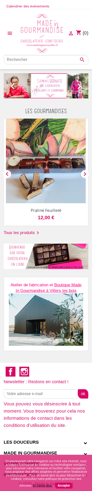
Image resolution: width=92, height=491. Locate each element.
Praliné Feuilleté (46, 210)
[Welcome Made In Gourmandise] (46, 256)
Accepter (64, 485)
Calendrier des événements (27, 6)
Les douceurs (21, 442)
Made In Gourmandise (30, 453)
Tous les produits (22, 233)
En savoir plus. (43, 485)
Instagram (24, 372)
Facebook (10, 372)
